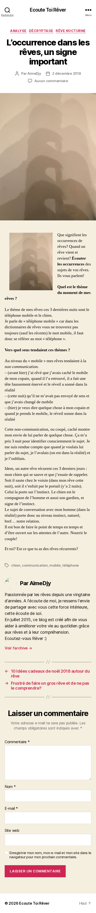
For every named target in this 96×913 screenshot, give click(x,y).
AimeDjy (34, 73)
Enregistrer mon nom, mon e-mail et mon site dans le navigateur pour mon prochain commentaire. (50, 855)
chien (15, 565)
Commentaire (17, 742)
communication (35, 565)
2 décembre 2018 (66, 73)
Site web (12, 831)
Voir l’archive (18, 648)
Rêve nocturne (71, 31)
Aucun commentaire (51, 81)
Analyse (18, 31)
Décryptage (41, 31)
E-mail (11, 809)
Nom (10, 787)
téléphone (70, 565)
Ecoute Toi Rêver (48, 9)
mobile (54, 565)
